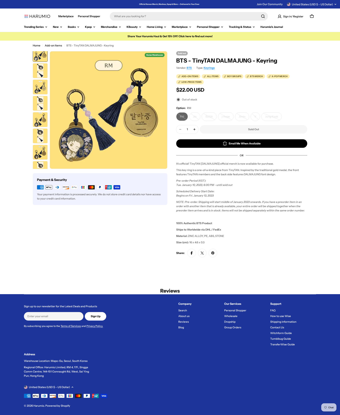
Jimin (244, 118)
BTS (189, 67)
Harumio (38, 405)
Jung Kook (273, 118)
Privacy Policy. (94, 326)
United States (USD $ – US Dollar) (312, 4)
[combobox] (189, 16)
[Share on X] (202, 253)
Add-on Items (53, 45)
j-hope (228, 118)
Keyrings (209, 67)
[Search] (263, 16)
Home (36, 45)
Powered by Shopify (57, 405)
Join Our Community (270, 4)
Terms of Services (71, 326)
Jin (196, 118)
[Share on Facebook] (191, 253)
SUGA (211, 118)
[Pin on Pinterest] (213, 253)
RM (184, 118)
